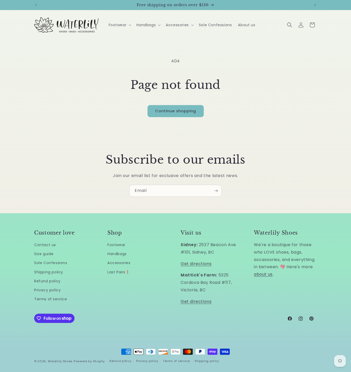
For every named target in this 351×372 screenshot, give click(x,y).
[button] (120, 25)
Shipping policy (48, 272)
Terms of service (50, 299)
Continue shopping (175, 111)
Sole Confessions (50, 262)
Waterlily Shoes (60, 361)
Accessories (119, 262)
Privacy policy (47, 290)
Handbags (117, 253)
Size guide (44, 253)
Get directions (196, 264)
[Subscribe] (215, 191)
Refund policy (47, 281)
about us (263, 274)
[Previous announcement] (36, 5)
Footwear (116, 244)
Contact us (45, 244)
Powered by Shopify (89, 361)
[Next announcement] (315, 5)
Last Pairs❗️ (118, 272)
